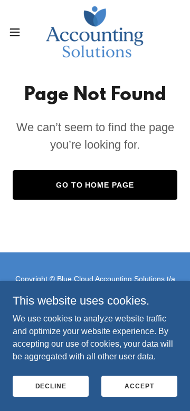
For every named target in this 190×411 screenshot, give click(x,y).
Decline (50, 385)
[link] (94, 32)
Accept (139, 385)
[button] (18, 32)
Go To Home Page (95, 185)
